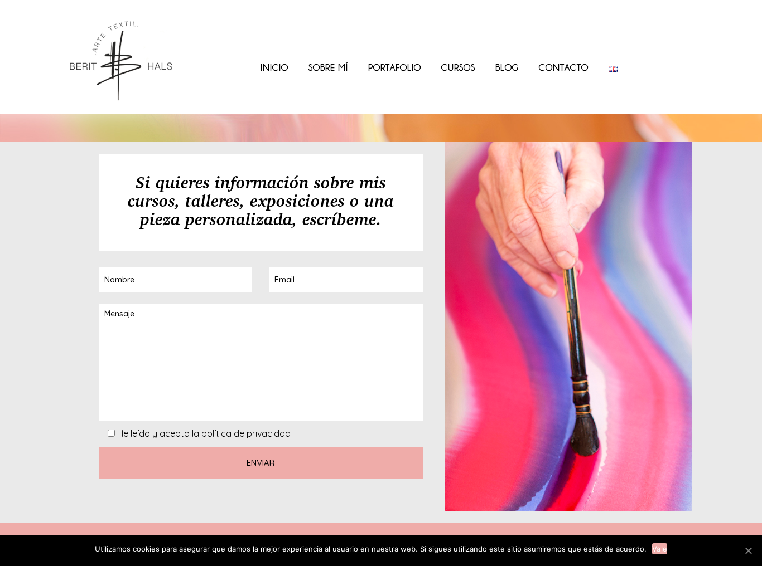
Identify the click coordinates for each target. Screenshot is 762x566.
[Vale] (748, 550)
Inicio (274, 67)
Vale (659, 548)
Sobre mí (328, 67)
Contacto (564, 67)
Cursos (458, 67)
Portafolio (394, 67)
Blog (507, 67)
